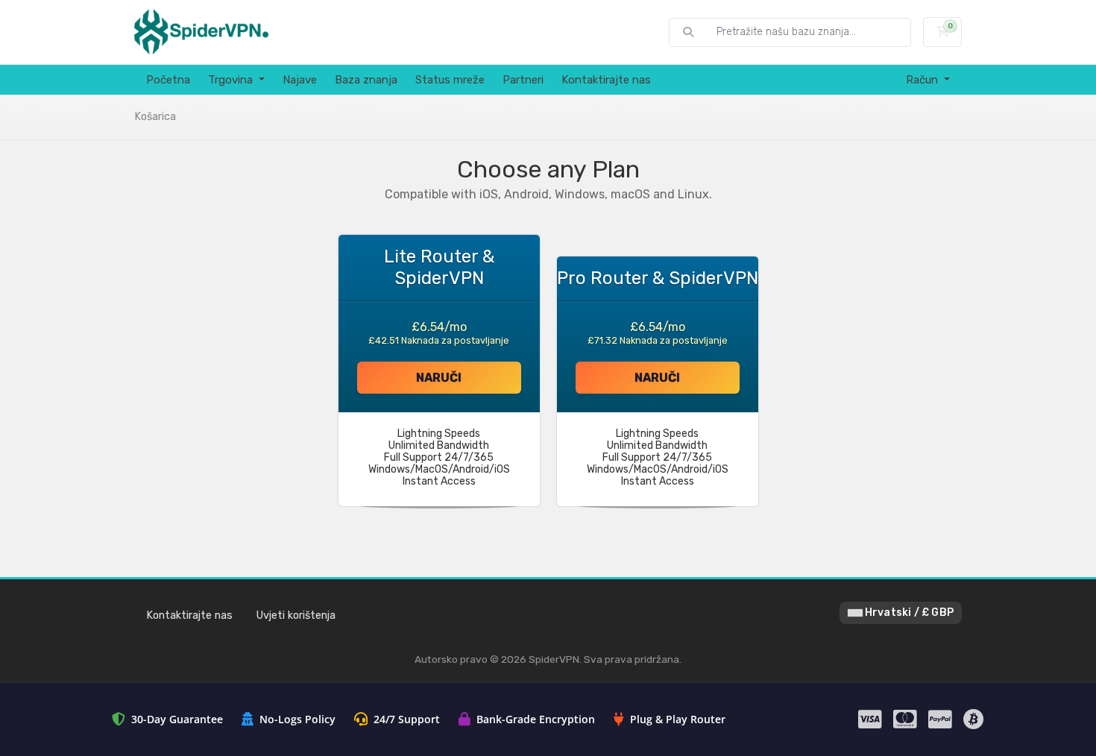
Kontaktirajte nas (606, 79)
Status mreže (450, 79)
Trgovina (232, 79)
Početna (168, 79)
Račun (923, 79)
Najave (300, 79)
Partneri (523, 79)
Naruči (439, 378)
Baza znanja (366, 79)
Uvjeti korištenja (296, 615)
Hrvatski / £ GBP (908, 612)
